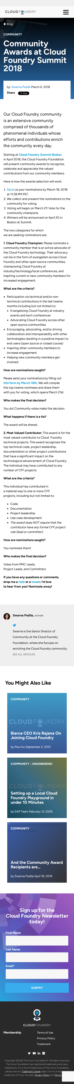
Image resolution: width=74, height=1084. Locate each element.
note (21, 582)
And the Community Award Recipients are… (37, 864)
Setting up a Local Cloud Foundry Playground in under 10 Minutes (34, 798)
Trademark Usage (31, 1071)
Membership (12, 1032)
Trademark (44, 1044)
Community (12, 34)
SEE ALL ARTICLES (24, 654)
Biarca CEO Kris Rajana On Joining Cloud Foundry (36, 735)
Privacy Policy (46, 1038)
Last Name (13, 949)
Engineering (42, 764)
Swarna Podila (21, 87)
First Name (13, 933)
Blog (9, 24)
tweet (35, 582)
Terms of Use (45, 1032)
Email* (10, 966)
